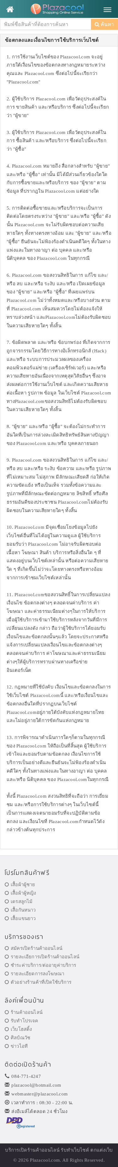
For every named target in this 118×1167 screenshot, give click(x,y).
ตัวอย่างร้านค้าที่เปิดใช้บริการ (41, 982)
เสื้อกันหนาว (23, 910)
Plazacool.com (45, 1160)
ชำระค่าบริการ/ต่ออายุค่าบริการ (43, 965)
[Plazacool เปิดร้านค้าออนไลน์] (59, 9)
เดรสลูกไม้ (21, 901)
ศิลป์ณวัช (20, 1037)
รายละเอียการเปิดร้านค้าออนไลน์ (45, 956)
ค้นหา (106, 24)
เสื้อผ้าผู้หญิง (23, 893)
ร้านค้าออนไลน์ (26, 1012)
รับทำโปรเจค (24, 1020)
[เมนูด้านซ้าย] (10, 9)
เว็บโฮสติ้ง (21, 1029)
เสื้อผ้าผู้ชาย (23, 884)
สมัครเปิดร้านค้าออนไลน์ (36, 948)
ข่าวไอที (19, 1046)
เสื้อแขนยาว (23, 918)
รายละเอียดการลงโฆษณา (37, 973)
